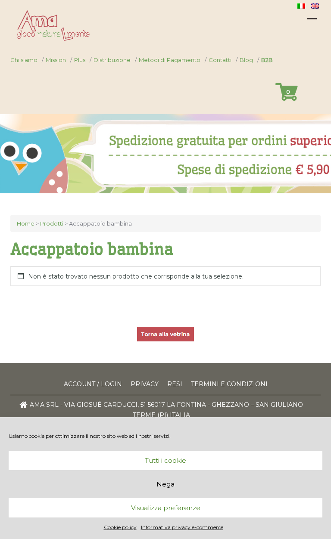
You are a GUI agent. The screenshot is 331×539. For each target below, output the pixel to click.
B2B (267, 59)
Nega (165, 484)
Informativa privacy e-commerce (182, 527)
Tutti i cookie (165, 460)
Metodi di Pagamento (169, 59)
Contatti (220, 59)
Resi (174, 384)
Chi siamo (23, 59)
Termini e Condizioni (229, 384)
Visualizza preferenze (165, 508)
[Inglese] (316, 6)
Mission (56, 59)
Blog (246, 59)
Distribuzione (112, 59)
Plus (79, 59)
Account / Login (93, 384)
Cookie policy (120, 527)
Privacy (145, 384)
